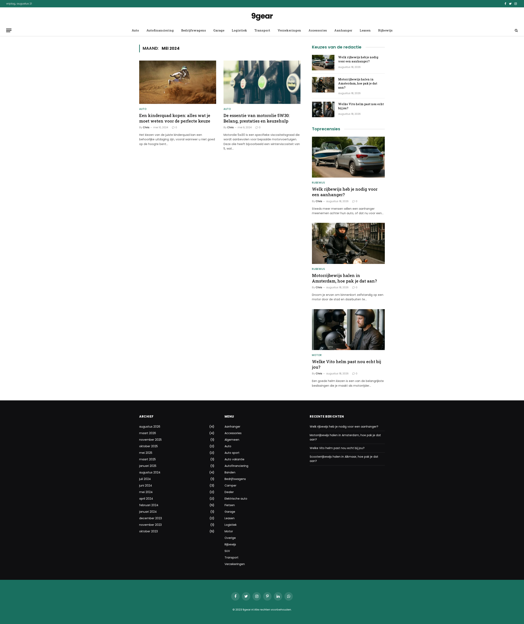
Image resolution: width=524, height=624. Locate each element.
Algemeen (232, 440)
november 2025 (150, 440)
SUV (227, 551)
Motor (317, 355)
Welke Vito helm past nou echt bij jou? (361, 106)
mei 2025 (145, 453)
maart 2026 (147, 433)
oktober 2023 (148, 531)
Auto (135, 30)
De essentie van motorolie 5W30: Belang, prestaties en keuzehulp (256, 118)
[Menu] (8, 30)
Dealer (229, 492)
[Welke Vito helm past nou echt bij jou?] (323, 109)
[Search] (516, 30)
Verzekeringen (289, 30)
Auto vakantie (234, 459)
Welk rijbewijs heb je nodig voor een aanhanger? (358, 59)
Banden (230, 472)
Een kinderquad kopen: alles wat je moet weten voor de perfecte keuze (174, 118)
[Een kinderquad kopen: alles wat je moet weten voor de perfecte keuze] (177, 82)
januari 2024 (148, 512)
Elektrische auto (236, 499)
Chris (146, 127)
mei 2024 (146, 492)
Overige (230, 538)
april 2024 (146, 499)
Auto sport (232, 453)
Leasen (365, 30)
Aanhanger (343, 30)
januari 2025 (147, 466)
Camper (230, 485)
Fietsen (230, 505)
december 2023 (150, 518)
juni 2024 (145, 485)
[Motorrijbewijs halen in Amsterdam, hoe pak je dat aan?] (323, 84)
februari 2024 (148, 505)
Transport (262, 30)
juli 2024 (145, 479)
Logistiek (239, 30)
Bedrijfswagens (193, 30)
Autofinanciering (160, 30)
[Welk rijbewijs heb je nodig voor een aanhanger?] (323, 62)
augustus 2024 (149, 472)
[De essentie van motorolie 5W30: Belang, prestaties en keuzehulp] (262, 82)
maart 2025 (147, 459)
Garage (218, 30)
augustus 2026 (149, 427)
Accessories (317, 30)
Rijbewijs (385, 30)
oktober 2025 (148, 446)
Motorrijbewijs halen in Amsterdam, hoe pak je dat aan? (357, 83)
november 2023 (150, 525)
